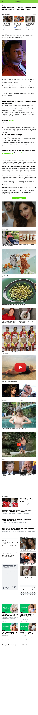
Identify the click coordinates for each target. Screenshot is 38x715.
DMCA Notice (28, 644)
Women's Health (22, 630)
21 (30, 592)
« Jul (21, 599)
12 (25, 591)
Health (3, 612)
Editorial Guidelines (22, 644)
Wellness (21, 612)
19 (25, 592)
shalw (3, 487)
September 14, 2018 (18, 122)
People (4, 6)
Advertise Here (32, 644)
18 (23, 592)
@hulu (22, 152)
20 (27, 592)
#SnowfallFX (11, 120)
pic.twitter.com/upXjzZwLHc (8, 153)
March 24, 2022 (17, 155)
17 (21, 592)
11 (23, 591)
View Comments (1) (19, 198)
